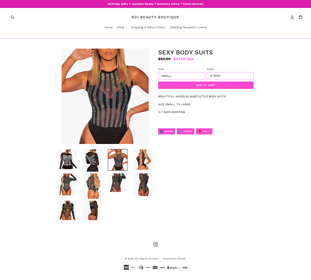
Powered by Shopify (174, 258)
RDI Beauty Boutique (155, 17)
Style (210, 69)
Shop (121, 27)
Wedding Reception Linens (188, 27)
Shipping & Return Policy (148, 27)
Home (108, 27)
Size (161, 69)
